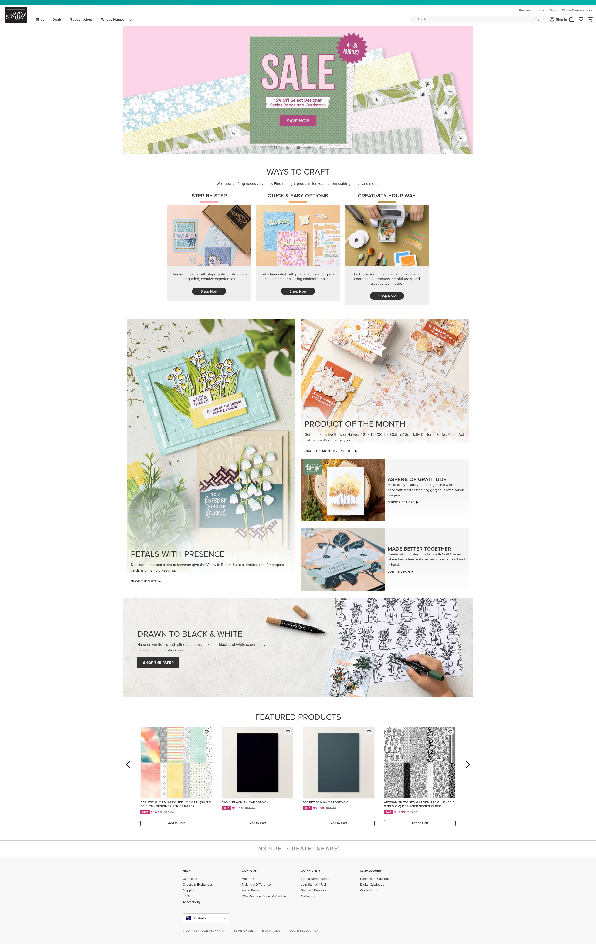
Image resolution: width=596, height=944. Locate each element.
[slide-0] (287, 146)
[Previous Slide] (128, 770)
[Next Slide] (467, 770)
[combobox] (478, 19)
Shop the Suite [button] (144, 580)
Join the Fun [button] (399, 570)
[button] (572, 19)
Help (186, 870)
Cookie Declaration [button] (303, 930)
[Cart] (590, 19)
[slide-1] (298, 146)
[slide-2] (309, 146)
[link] (581, 19)
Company (250, 870)
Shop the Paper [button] (158, 661)
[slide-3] (320, 146)
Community (311, 870)
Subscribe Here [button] (401, 501)
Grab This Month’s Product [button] (329, 450)
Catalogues (370, 870)
